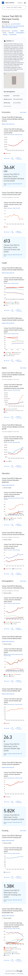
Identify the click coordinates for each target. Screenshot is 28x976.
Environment (13, 34)
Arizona (18, 26)
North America (10, 27)
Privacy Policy (20, 973)
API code (13, 158)
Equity (4, 32)
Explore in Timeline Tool (19, 158)
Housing (5, 34)
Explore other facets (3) (8, 641)
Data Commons (9, 3)
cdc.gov (9, 283)
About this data (18, 134)
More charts (23, 112)
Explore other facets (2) (8, 124)
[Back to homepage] (3, 3)
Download (7, 158)
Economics (15, 31)
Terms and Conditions (10, 973)
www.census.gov (7, 106)
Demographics (20, 32)
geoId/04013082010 (16, 24)
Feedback (20, 2)
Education (11, 32)
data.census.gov (10, 134)
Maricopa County (10, 26)
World (15, 27)
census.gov (9, 183)
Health (22, 31)
